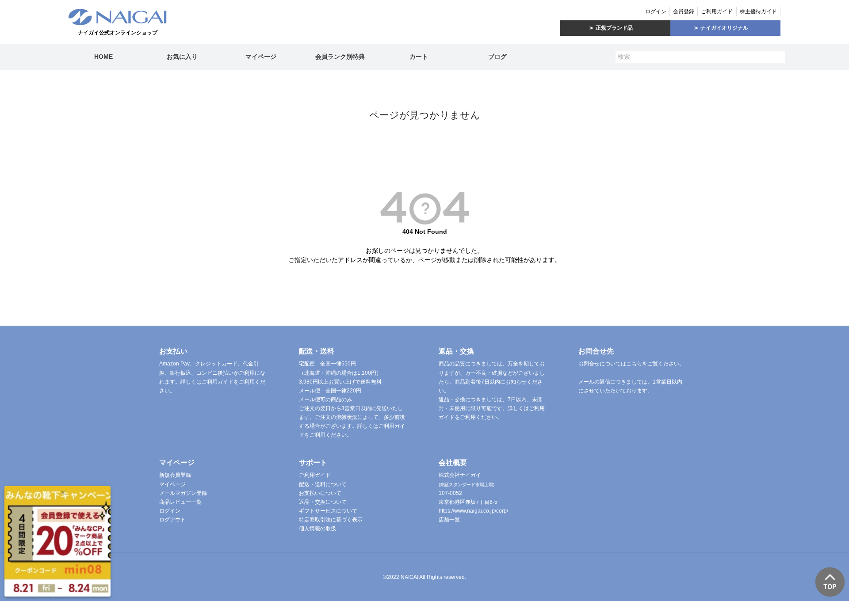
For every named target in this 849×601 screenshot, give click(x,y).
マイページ (260, 56)
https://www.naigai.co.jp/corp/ (473, 511)
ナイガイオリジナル (724, 28)
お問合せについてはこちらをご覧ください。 (631, 364)
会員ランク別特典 (340, 56)
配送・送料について (323, 484)
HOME (103, 56)
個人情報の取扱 (317, 528)
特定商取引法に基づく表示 (331, 520)
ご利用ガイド (717, 11)
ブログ (497, 56)
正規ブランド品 (614, 28)
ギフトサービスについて (328, 511)
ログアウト (172, 520)
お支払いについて (320, 493)
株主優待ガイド (758, 11)
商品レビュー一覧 (180, 502)
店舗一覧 (449, 520)
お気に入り (182, 56)
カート (418, 56)
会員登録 (683, 11)
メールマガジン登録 (183, 493)
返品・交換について (323, 502)
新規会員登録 (175, 475)
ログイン (655, 11)
